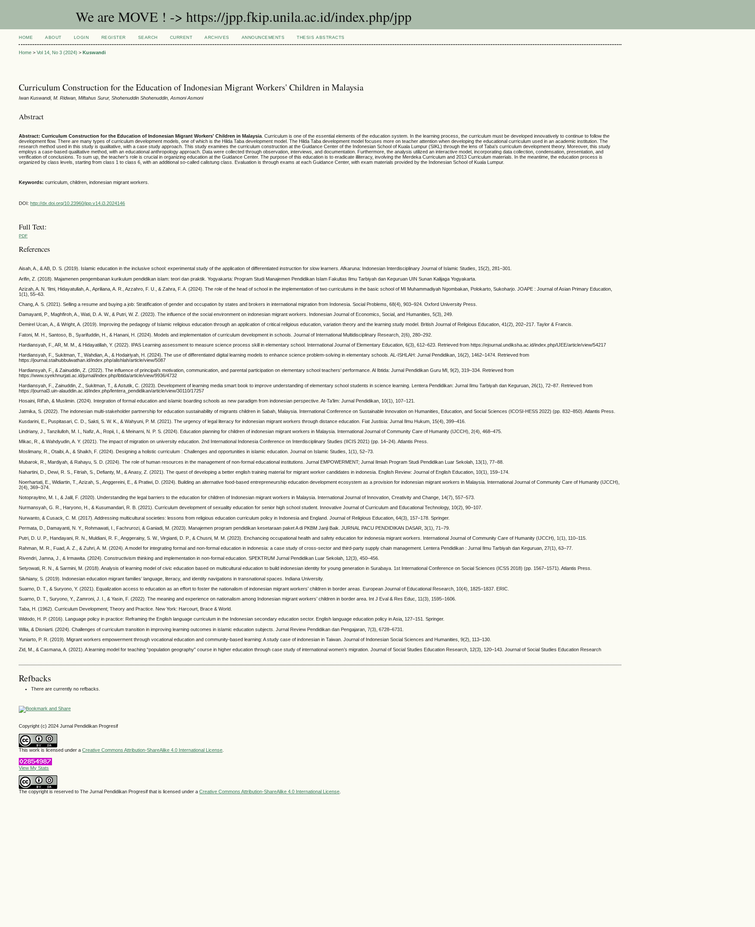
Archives (216, 37)
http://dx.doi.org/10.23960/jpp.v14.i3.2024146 (77, 203)
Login (81, 37)
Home (26, 37)
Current (181, 37)
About (53, 37)
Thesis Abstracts (320, 37)
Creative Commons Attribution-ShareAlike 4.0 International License (152, 750)
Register (113, 37)
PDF (23, 235)
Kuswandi (94, 52)
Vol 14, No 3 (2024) (57, 52)
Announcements (263, 37)
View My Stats (34, 768)
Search (148, 37)
